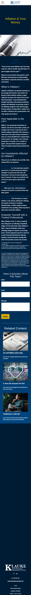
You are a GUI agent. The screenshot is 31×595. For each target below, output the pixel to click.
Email (3, 290)
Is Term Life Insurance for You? (14, 383)
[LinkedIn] (17, 573)
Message (3, 301)
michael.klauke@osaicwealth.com (16, 581)
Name (3, 280)
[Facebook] (14, 573)
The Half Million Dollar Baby (13, 353)
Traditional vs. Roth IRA (11, 414)
